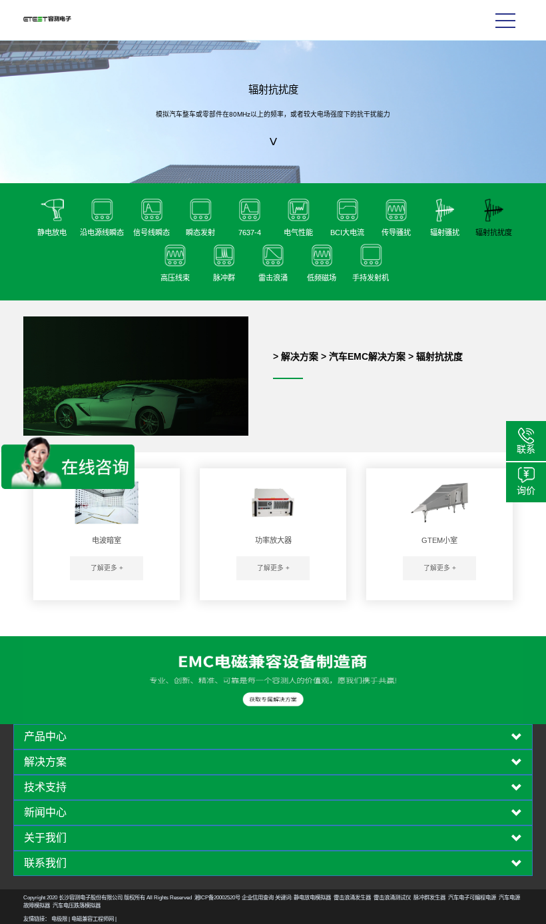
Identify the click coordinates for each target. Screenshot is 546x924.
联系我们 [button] (45, 863)
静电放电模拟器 (312, 897)
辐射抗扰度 (439, 356)
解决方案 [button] (45, 762)
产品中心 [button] (45, 736)
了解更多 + (107, 568)
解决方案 (299, 356)
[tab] (273, 737)
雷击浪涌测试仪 (392, 897)
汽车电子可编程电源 (472, 897)
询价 (526, 490)
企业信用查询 (258, 897)
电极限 (59, 918)
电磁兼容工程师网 (92, 918)
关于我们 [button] (45, 838)
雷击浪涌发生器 (352, 897)
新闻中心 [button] (45, 812)
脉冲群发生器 (429, 897)
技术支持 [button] (45, 787)
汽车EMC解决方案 (367, 356)
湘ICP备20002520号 (217, 897)
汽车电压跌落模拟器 (77, 905)
